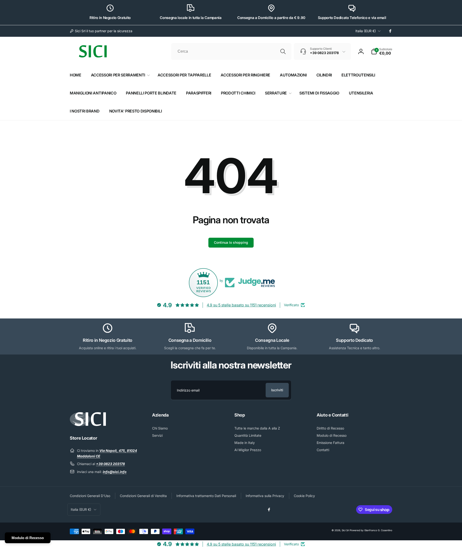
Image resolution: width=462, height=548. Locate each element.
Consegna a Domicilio (190, 340)
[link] (101, 31)
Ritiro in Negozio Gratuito (110, 17)
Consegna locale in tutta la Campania (190, 17)
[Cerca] (283, 51)
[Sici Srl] (88, 424)
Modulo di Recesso (28, 538)
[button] (381, 51)
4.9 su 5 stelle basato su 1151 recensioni (241, 305)
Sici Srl (345, 530)
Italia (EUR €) (365, 31)
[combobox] (231, 51)
